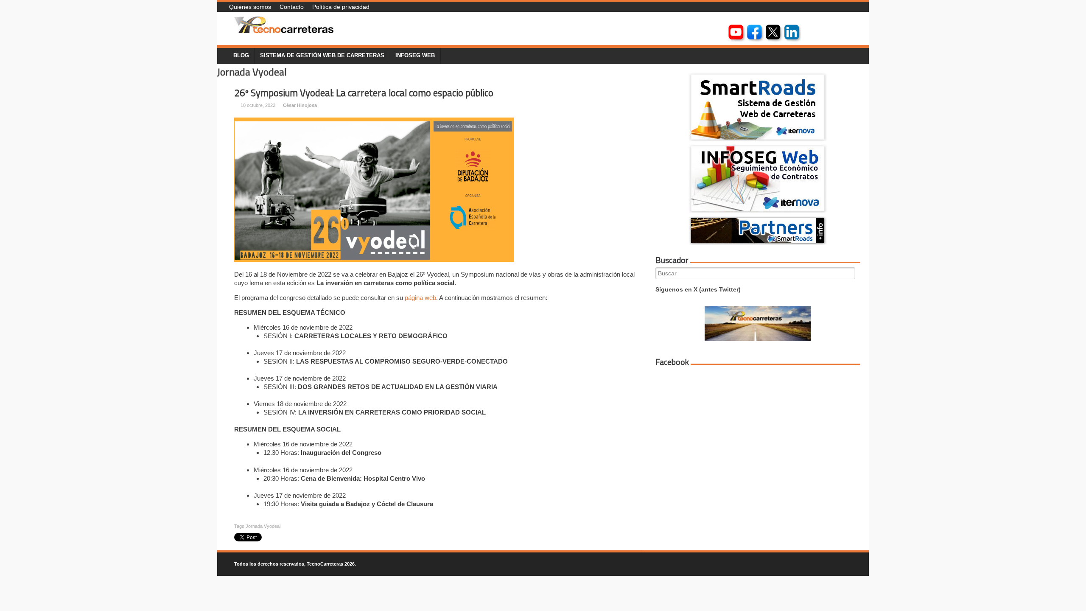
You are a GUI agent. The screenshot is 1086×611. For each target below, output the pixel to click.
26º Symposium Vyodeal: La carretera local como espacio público (363, 93)
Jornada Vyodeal (263, 526)
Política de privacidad (340, 6)
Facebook (672, 362)
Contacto (292, 6)
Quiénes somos (250, 6)
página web (420, 297)
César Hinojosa (300, 105)
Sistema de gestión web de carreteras (322, 56)
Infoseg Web (415, 56)
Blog (241, 56)
